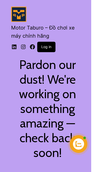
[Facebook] (32, 47)
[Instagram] (23, 47)
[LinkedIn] (14, 47)
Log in (46, 47)
